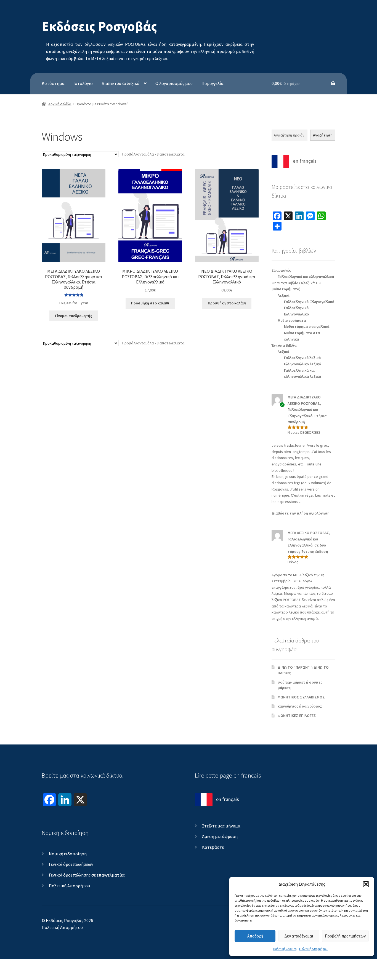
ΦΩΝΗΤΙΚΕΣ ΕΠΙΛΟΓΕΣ (297, 715)
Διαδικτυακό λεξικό (120, 83)
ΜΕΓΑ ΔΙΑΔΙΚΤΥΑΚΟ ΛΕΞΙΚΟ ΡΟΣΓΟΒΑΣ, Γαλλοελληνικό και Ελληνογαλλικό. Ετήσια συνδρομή (307, 410)
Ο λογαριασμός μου (174, 83)
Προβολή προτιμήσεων (345, 936)
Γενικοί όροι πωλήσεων (71, 864)
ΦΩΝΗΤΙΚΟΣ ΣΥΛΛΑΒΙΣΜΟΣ (301, 697)
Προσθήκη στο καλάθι (150, 303)
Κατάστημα (53, 83)
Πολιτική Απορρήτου (313, 949)
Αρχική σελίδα (59, 103)
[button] (366, 884)
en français (304, 161)
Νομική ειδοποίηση (68, 853)
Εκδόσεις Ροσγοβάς (99, 26)
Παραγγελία (212, 83)
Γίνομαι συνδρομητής (73, 315)
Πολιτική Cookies (284, 949)
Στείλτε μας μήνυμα (221, 826)
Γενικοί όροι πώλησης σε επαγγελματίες (87, 875)
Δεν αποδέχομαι (298, 936)
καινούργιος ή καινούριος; (300, 706)
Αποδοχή (255, 936)
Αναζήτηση (323, 135)
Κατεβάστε (213, 847)
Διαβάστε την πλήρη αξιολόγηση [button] (301, 513)
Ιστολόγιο (83, 83)
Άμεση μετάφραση (220, 836)
